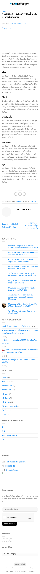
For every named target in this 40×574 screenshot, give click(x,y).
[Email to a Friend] (24, 334)
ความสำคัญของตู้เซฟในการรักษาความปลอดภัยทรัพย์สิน (19, 500)
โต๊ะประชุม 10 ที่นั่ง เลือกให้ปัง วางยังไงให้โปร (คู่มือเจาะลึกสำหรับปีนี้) (22, 445)
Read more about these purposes (12, 112)
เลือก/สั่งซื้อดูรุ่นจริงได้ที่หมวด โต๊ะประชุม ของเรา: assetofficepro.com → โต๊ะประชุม (22, 437)
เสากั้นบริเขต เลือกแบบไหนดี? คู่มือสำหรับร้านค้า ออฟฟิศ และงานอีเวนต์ (22, 415)
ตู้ (2, 568)
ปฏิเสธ (16, 118)
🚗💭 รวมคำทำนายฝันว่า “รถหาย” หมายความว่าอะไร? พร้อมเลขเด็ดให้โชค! (20, 491)
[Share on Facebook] (16, 334)
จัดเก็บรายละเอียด (9, 123)
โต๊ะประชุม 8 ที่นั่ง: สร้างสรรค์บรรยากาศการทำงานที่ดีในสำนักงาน (23, 393)
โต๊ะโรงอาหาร (7, 550)
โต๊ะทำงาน (33, 341)
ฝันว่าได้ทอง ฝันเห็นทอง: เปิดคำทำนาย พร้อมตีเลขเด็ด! (22, 452)
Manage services (6, 104)
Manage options (6, 101)
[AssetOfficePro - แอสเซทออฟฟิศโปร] (20, 143)
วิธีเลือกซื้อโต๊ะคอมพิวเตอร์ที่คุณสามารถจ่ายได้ (31, 365)
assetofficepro (24, 163)
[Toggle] (34, 567)
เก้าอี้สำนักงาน (7, 525)
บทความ (4, 151)
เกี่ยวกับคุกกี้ (4, 129)
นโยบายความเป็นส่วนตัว (9, 132)
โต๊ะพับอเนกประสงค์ (9, 546)
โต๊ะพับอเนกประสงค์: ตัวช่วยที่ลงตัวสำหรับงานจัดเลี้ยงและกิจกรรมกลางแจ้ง (23, 386)
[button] (20, 32)
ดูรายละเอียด (29, 118)
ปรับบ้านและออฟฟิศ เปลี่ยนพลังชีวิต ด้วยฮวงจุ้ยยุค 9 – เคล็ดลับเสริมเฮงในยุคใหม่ (20, 471)
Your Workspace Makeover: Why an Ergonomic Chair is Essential (21, 400)
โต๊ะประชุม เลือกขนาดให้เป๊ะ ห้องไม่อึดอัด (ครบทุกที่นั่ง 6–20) (21, 429)
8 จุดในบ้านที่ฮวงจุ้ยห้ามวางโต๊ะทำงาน (16, 466)
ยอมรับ (4, 118)
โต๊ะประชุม (6, 542)
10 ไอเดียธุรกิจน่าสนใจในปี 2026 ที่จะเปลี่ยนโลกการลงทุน (19, 481)
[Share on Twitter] (20, 334)
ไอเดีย (4, 554)
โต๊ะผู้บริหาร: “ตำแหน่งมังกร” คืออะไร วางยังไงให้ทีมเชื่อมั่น (22, 422)
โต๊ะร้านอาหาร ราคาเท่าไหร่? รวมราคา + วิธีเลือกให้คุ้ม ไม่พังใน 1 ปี (23, 407)
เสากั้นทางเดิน (7, 530)
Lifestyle (5, 517)
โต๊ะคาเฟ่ (5, 534)
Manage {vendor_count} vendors (12, 108)
